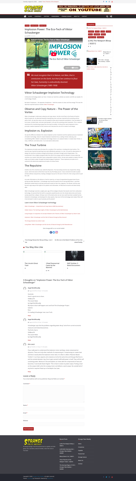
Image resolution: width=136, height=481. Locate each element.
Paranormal (55, 16)
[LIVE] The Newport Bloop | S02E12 (99, 42)
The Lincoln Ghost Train (31, 264)
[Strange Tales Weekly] (25, 16)
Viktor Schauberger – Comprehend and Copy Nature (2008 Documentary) (44, 206)
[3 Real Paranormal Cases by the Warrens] (53, 252)
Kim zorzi (31, 344)
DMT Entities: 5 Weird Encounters (73, 264)
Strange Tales (43, 25)
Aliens (30, 16)
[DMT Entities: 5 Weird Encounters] (74, 252)
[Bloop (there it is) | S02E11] (94, 53)
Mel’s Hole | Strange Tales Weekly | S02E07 (104, 60)
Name (25, 405)
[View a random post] (111, 16)
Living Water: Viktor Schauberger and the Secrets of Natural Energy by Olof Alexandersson (48, 224)
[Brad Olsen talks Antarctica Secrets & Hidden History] (98, 91)
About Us (76, 16)
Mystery (90, 34)
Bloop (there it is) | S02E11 (107, 52)
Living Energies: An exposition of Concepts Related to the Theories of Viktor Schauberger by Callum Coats (52, 213)
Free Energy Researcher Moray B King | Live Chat (38, 241)
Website (25, 420)
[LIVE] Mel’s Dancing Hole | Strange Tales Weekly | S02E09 (67, 451)
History (102, 31)
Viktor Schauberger (49, 104)
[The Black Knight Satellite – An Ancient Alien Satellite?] (92, 121)
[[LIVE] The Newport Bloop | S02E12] (100, 28)
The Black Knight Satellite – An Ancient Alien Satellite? (105, 120)
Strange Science (66, 16)
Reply (29, 315)
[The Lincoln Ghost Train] (32, 252)
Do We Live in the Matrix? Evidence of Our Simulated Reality (68, 241)
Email (25, 413)
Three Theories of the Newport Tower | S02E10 (50, 2)
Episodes (27, 25)
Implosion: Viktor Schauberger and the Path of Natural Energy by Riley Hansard (46, 217)
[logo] (33, 439)
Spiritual (103, 34)
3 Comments (32, 36)
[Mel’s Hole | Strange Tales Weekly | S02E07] (92, 61)
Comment (26, 384)
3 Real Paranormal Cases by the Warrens (52, 265)
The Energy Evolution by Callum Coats (35, 221)
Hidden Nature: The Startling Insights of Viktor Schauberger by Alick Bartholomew (46, 210)
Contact (84, 16)
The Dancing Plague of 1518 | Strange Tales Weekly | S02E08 (67, 467)
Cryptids (46, 16)
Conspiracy (37, 16)
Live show (108, 31)
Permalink (45, 290)
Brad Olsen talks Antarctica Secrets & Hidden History (111, 90)
